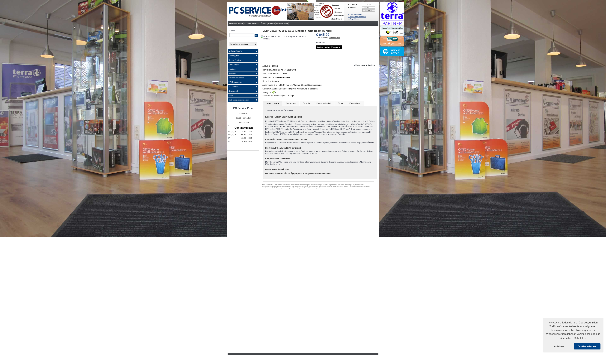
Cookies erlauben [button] (587, 346)
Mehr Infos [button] (579, 338)
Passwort (352, 7)
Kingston (275, 81)
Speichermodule (282, 77)
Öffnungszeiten (268, 23)
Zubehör (306, 103)
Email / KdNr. (353, 5)
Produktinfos (290, 103)
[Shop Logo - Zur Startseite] (286, 11)
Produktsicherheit (323, 103)
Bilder (340, 103)
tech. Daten (273, 103)
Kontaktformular (251, 23)
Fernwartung (282, 23)
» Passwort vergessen (357, 17)
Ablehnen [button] (559, 346)
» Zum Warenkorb (355, 14)
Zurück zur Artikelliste (365, 65)
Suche (232, 31)
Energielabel (354, 103)
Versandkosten (236, 23)
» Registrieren (353, 19)
